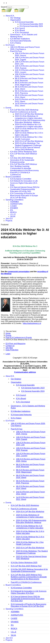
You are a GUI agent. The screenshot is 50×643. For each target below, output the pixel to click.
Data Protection (12, 350)
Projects (9, 221)
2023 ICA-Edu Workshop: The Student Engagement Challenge (28, 144)
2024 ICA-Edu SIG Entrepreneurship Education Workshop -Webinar (30, 121)
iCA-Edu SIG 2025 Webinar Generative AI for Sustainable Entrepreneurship (22, 160)
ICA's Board (20, 30)
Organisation (15, 20)
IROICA (13, 212)
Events (8, 108)
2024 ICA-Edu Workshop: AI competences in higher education (28, 117)
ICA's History (15, 43)
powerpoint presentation (19, 272)
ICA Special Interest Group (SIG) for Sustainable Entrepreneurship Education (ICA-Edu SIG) (24, 189)
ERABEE (14, 208)
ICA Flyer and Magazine (15, 344)
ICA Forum (10, 45)
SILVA (12, 216)
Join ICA (9, 219)
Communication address (25, 372)
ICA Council (20, 28)
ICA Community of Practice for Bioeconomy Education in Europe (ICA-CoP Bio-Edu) (24, 195)
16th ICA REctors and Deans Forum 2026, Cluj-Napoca (25, 48)
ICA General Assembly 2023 (31, 24)
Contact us (10, 346)
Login (8, 354)
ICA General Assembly (24, 22)
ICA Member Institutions (20, 39)
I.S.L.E (13, 214)
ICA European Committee (20, 179)
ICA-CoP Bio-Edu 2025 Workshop (24, 110)
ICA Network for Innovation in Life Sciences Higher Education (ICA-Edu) (24, 183)
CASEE (13, 206)
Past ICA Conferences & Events (23, 112)
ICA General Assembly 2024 (31, 26)
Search (4, 7)
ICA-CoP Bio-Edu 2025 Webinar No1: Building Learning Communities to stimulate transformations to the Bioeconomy (24, 167)
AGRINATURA (16, 204)
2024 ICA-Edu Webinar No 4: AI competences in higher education (28, 125)
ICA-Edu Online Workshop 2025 (23, 152)
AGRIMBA (14, 202)
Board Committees (13, 177)
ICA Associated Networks (20, 41)
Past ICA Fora (16, 51)
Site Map (9, 348)
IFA (11, 210)
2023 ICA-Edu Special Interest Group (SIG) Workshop (27, 148)
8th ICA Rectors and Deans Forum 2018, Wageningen (29, 84)
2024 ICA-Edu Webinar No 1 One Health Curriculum (28, 138)
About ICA (10, 16)
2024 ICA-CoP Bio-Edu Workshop (29, 114)
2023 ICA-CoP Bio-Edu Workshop (29, 141)
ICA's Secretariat (22, 32)
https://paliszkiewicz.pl (32, 323)
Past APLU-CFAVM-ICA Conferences (20, 174)
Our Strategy (15, 18)
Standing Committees (14, 200)
